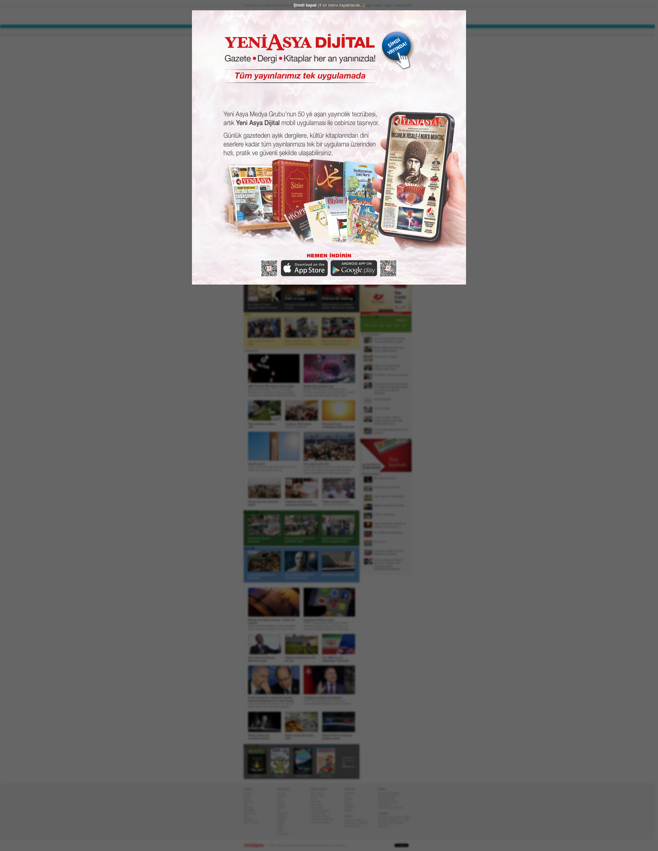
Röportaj (283, 804)
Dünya (248, 799)
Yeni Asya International (323, 819)
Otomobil (249, 819)
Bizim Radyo (318, 793)
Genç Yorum (318, 804)
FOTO (345, 32)
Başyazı (250, 215)
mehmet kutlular (354, 826)
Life (403, 820)
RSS (348, 801)
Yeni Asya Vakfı (387, 799)
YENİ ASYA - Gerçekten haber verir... (266, 16)
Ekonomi (249, 801)
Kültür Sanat (251, 813)
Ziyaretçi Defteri (405, 5)
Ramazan (283, 816)
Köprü (315, 799)
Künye (379, 5)
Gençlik (282, 819)
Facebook (351, 793)
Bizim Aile (317, 801)
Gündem (249, 793)
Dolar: (316, 17)
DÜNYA (268, 32)
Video (249, 278)
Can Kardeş (318, 807)
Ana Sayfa (355, 5)
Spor (247, 804)
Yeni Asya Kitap (320, 813)
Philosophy (394, 820)
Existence (390, 823)
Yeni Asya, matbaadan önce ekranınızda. (397, 219)
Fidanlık (283, 822)
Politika (248, 796)
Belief (400, 817)
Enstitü (282, 807)
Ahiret (281, 825)
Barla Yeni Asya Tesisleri (391, 807)
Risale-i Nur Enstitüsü (390, 793)
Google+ (350, 799)
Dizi (249, 314)
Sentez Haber (319, 796)
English (250, 548)
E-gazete (350, 804)
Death (392, 817)
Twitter (349, 796)
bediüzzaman (352, 823)
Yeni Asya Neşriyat (321, 810)
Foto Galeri (252, 512)
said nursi (365, 823)
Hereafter (383, 817)
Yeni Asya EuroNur (321, 822)
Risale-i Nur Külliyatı (389, 796)
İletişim (390, 5)
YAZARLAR (315, 32)
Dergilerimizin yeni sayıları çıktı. (350, 762)
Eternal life (384, 826)
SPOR (299, 32)
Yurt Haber (250, 807)
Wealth (407, 817)
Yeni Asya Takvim (321, 816)
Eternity (400, 823)
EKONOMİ (284, 32)
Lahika (282, 801)
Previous (249, 144)
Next (356, 144)
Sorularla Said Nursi (389, 801)
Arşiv (368, 196)
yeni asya (350, 820)
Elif (280, 810)
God (381, 823)
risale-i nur (362, 820)
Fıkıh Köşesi (385, 804)
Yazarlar (250, 252)
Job (408, 820)
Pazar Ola (284, 813)
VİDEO (331, 32)
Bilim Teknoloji (252, 822)
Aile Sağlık (250, 810)
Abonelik (368, 5)
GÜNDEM (253, 32)
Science (383, 820)
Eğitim (248, 816)
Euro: (315, 20)
